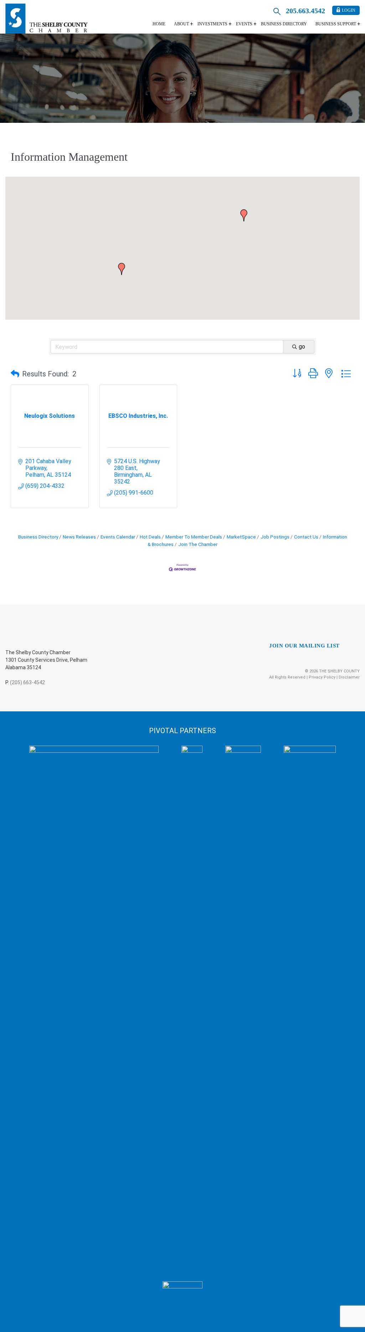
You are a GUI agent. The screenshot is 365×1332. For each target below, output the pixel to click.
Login (348, 10)
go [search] (302, 346)
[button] (243, 215)
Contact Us (306, 537)
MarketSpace (241, 537)
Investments (212, 23)
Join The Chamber (197, 544)
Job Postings (275, 537)
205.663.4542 (305, 11)
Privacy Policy (322, 677)
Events (244, 23)
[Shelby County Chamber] (46, 19)
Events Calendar (118, 537)
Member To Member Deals (193, 537)
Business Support (335, 23)
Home (159, 23)
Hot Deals (150, 537)
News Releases (79, 537)
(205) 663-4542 (27, 682)
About (181, 23)
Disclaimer (349, 677)
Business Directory (284, 23)
